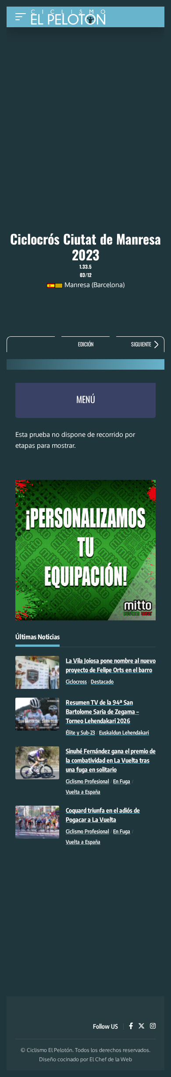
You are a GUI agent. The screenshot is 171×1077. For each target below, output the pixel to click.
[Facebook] (131, 1026)
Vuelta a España (83, 792)
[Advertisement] (85, 93)
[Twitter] (141, 1026)
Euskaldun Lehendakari (124, 732)
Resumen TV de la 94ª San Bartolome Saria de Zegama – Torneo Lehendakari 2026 (102, 711)
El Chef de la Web (110, 1059)
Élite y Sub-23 (80, 732)
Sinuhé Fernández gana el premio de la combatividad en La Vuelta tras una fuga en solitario (111, 760)
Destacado (102, 681)
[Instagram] (153, 1026)
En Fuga (121, 781)
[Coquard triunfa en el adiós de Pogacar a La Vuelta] (37, 822)
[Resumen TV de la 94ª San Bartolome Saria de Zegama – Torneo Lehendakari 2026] (37, 714)
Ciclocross (76, 681)
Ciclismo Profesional (87, 781)
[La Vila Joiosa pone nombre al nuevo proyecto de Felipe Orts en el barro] (37, 672)
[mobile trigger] (22, 17)
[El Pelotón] (71, 18)
